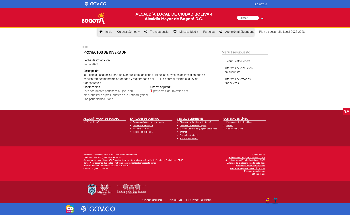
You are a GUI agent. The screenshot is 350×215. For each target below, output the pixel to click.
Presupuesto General (238, 61)
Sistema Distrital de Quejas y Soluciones (198, 128)
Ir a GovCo (260, 4)
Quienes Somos (127, 32)
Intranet (183, 131)
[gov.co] (95, 4)
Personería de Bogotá (143, 131)
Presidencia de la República (239, 122)
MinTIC (229, 125)
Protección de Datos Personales (250, 165)
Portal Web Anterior (189, 138)
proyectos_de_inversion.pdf (170, 91)
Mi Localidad (187, 32)
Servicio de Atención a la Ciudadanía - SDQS (245, 160)
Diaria (109, 99)
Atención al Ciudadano (239, 32)
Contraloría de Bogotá (143, 125)
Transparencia (159, 32)
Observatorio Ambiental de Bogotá (195, 122)
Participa (209, 32)
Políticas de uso (258, 173)
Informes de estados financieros (238, 81)
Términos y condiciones (254, 171)
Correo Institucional (189, 135)
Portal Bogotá (93, 122)
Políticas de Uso (176, 200)
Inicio (108, 32)
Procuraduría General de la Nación (148, 122)
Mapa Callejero (258, 154)
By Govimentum (276, 199)
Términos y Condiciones (152, 200)
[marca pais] (70, 209)
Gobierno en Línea (234, 128)
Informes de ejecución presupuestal (239, 70)
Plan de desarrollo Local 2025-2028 (282, 32)
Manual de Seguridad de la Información (247, 168)
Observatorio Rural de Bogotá (193, 125)
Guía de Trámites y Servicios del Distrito (247, 157)
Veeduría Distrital (141, 128)
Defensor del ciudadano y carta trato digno (246, 162)
